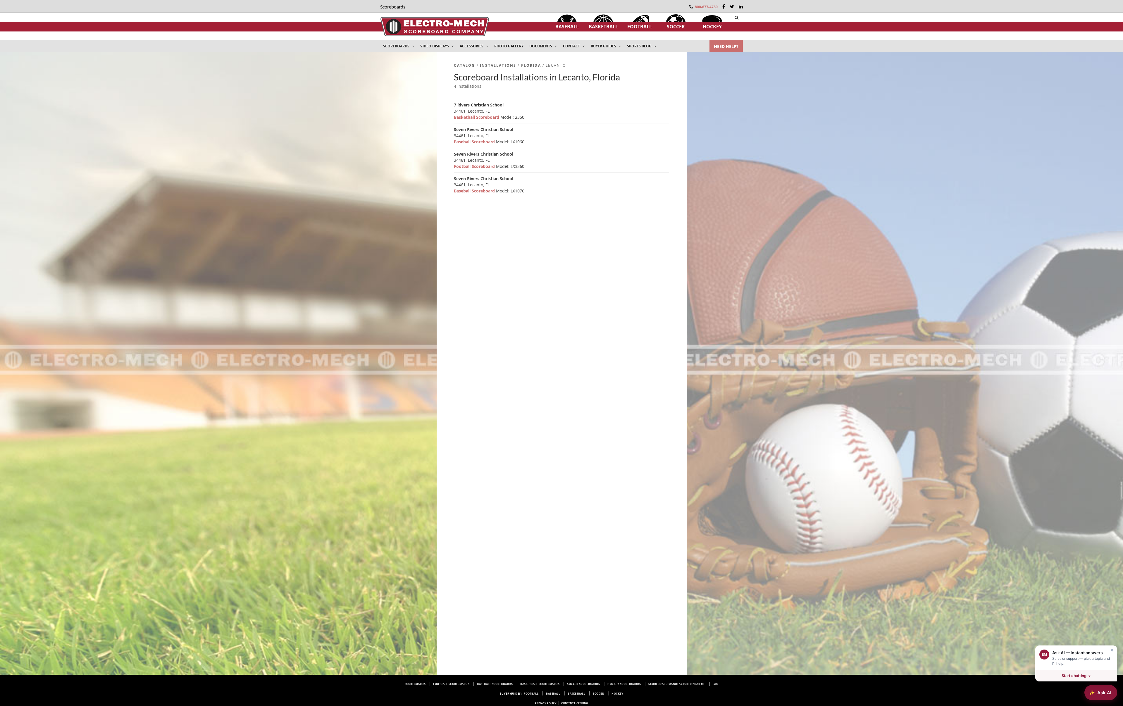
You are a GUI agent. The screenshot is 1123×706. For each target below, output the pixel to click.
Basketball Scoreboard (477, 117)
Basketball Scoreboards (539, 684)
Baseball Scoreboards (495, 684)
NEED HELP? (726, 46)
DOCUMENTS (541, 46)
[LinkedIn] (741, 6)
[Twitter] (732, 6)
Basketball (603, 26)
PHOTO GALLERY (508, 46)
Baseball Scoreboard (475, 141)
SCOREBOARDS (396, 46)
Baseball (567, 26)
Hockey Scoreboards (624, 684)
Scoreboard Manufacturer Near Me (676, 684)
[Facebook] (723, 6)
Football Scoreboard (475, 166)
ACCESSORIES (472, 46)
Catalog (464, 65)
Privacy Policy (546, 703)
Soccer (676, 26)
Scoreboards (415, 684)
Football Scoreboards (451, 684)
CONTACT (572, 46)
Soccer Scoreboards (583, 684)
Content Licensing (574, 703)
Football (639, 26)
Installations (498, 65)
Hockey (712, 26)
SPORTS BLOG (639, 46)
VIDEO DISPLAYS (435, 46)
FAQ (716, 684)
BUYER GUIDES (604, 46)
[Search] (736, 18)
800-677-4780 (706, 6)
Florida (531, 65)
